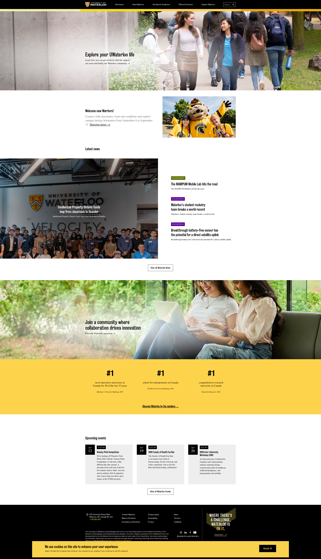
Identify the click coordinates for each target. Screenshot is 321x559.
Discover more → (100, 124)
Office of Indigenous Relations (119, 541)
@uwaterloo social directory (188, 536)
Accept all (267, 548)
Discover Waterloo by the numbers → (160, 406)
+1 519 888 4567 (95, 519)
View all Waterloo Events (160, 491)
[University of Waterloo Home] (96, 4)
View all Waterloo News (160, 267)
